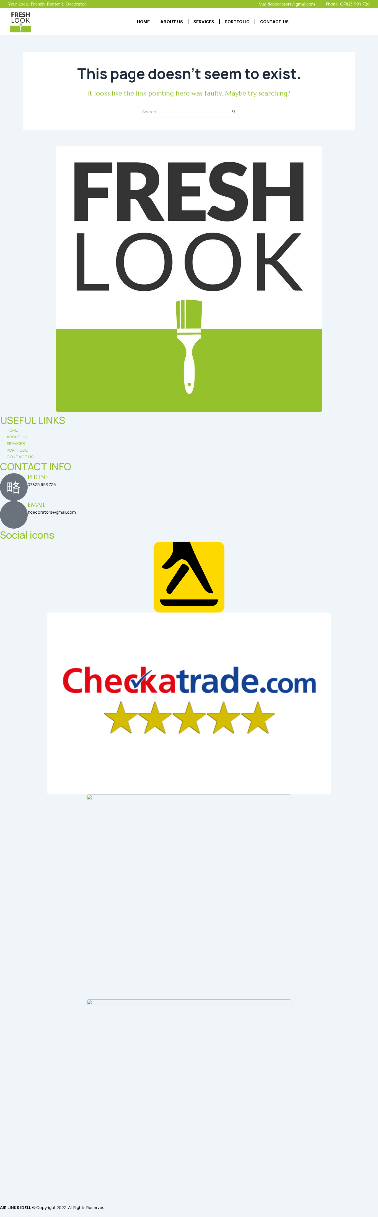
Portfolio (237, 21)
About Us (171, 21)
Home (143, 21)
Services (203, 21)
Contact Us (274, 21)
